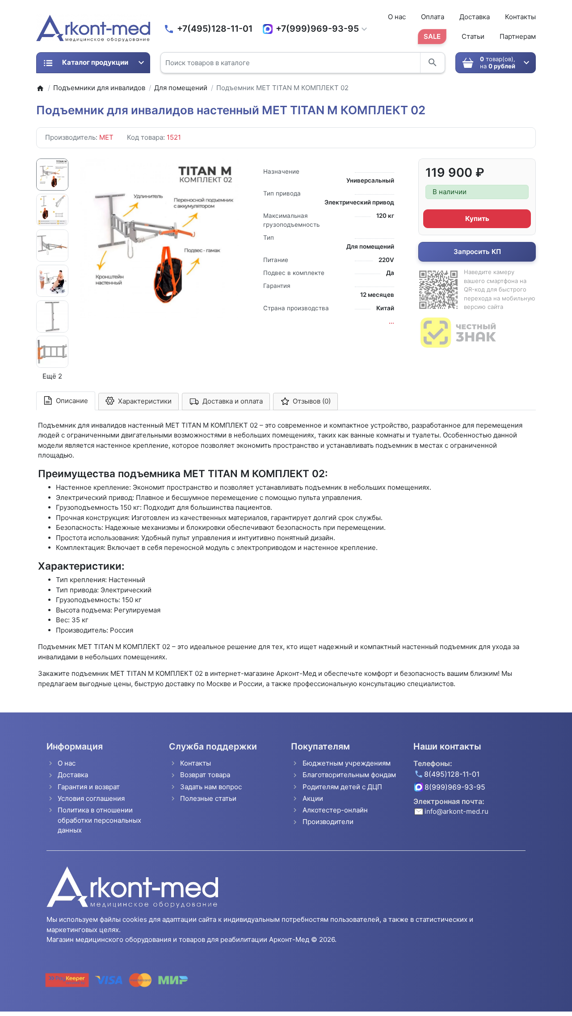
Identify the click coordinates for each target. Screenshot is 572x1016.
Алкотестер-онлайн (335, 810)
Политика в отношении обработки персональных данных (99, 820)
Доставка (474, 16)
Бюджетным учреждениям (347, 763)
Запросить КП (477, 251)
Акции (313, 798)
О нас (397, 16)
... (391, 321)
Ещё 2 (52, 376)
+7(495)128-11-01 (214, 29)
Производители (328, 821)
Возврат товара (205, 774)
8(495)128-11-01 (451, 774)
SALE (432, 36)
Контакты (520, 16)
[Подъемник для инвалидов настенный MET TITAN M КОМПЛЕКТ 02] (159, 238)
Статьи (473, 36)
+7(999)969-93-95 (317, 29)
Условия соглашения (91, 798)
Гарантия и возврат (89, 787)
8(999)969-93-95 (455, 787)
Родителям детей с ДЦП (342, 787)
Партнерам (518, 36)
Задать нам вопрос (211, 787)
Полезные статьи (208, 798)
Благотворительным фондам (349, 774)
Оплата (432, 16)
